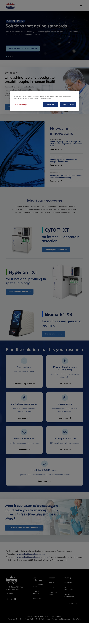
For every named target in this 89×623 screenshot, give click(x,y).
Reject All (50, 105)
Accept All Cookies (68, 105)
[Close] (76, 93)
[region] (44, 101)
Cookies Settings (21, 105)
